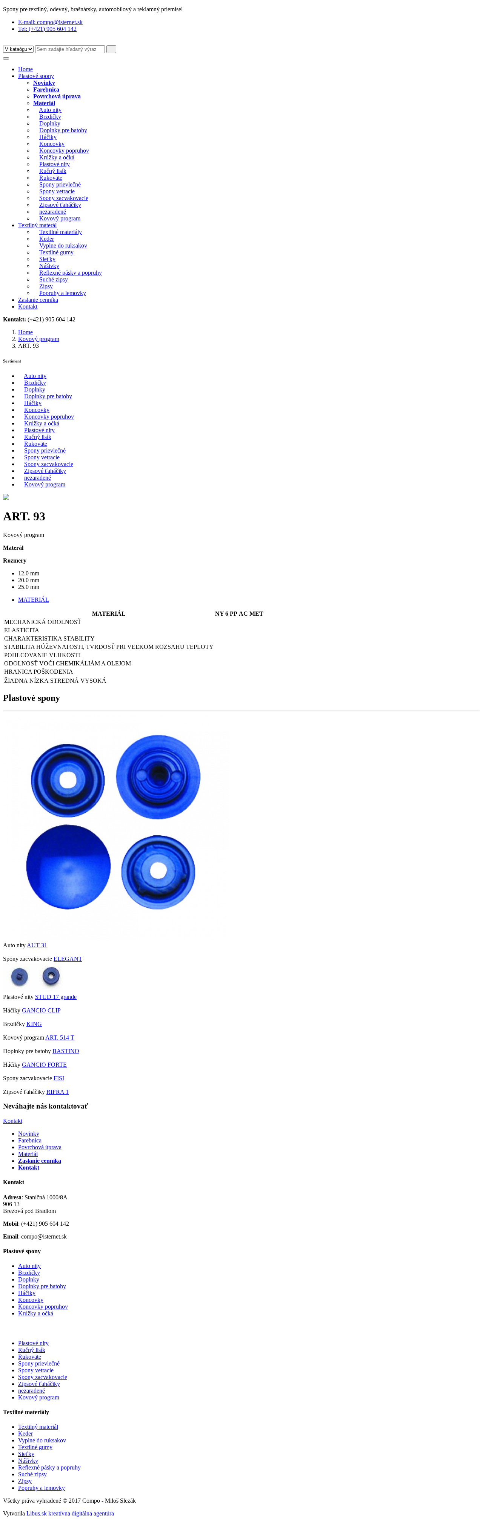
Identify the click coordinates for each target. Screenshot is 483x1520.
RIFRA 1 (57, 1092)
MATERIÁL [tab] (33, 599)
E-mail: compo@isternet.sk (50, 22)
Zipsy (46, 286)
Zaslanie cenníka (38, 300)
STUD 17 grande (56, 997)
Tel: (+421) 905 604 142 (47, 29)
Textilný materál (37, 225)
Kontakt (27, 306)
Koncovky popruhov (64, 150)
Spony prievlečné (60, 184)
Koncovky (52, 144)
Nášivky (49, 266)
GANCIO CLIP (41, 1010)
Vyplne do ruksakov (63, 245)
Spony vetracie (57, 191)
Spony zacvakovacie (63, 198)
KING (34, 1024)
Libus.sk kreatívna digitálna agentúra (70, 1513)
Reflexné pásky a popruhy (70, 272)
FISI (59, 1078)
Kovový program (59, 218)
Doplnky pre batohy (63, 130)
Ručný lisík (52, 171)
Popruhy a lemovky (62, 293)
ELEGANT (68, 959)
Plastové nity (54, 164)
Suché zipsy (53, 279)
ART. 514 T (59, 1037)
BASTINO (65, 1051)
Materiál (28, 1154)
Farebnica (30, 1140)
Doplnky (49, 123)
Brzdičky (50, 116)
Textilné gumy (56, 252)
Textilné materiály (60, 232)
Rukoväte (50, 177)
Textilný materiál (38, 1427)
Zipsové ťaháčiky (60, 205)
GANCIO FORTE (44, 1064)
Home (25, 69)
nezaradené (52, 211)
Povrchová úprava (40, 1147)
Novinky (28, 1133)
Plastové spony (36, 76)
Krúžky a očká (56, 157)
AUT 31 (37, 945)
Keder (46, 238)
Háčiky (48, 137)
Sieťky (47, 259)
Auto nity (50, 110)
